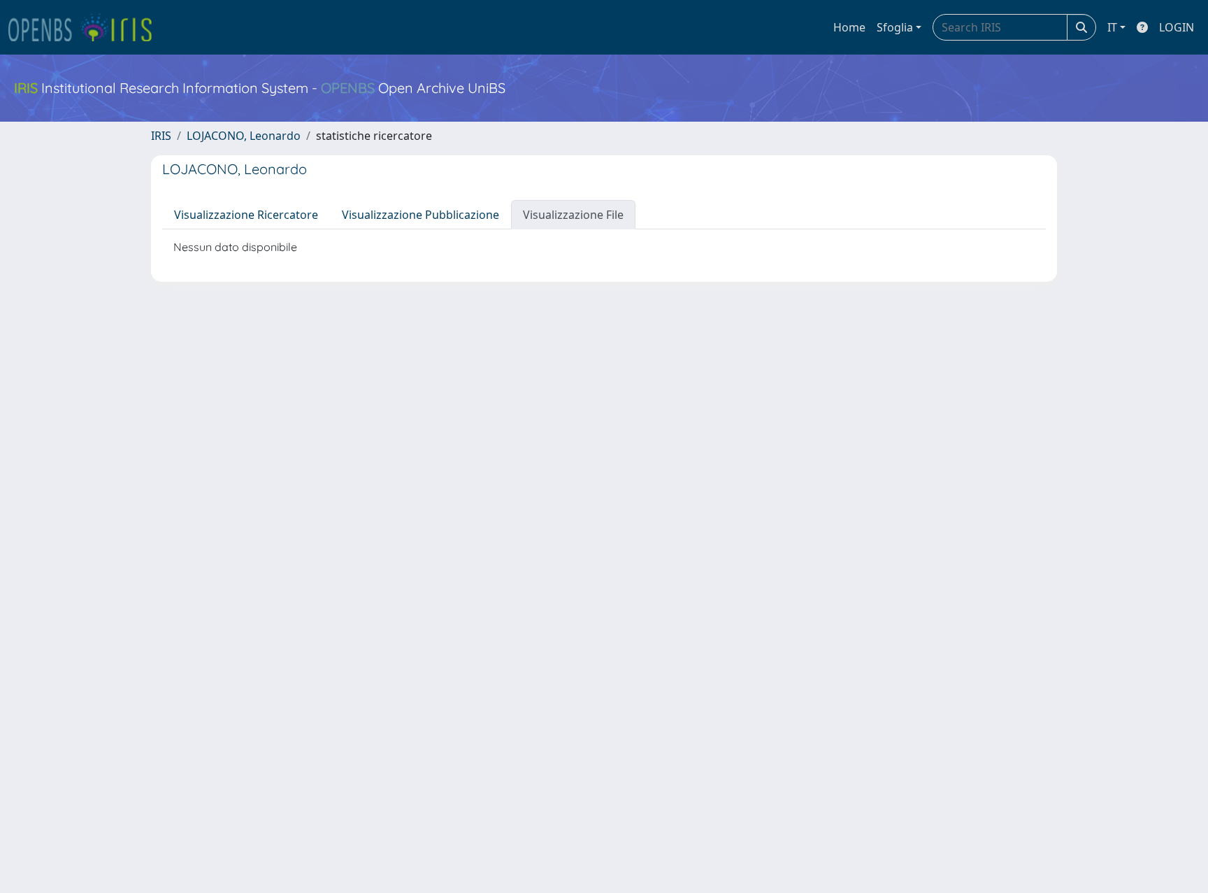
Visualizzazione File (573, 214)
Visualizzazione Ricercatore (246, 214)
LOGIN (1176, 27)
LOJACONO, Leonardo (244, 135)
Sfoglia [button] (895, 27)
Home (849, 27)
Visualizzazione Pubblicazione (420, 214)
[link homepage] (86, 27)
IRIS (161, 135)
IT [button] (1112, 27)
